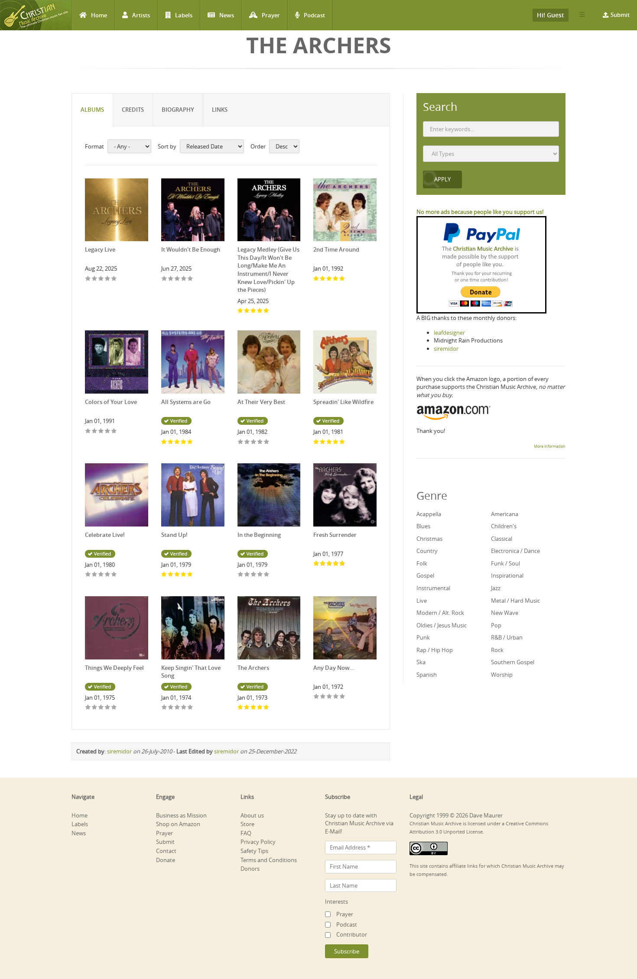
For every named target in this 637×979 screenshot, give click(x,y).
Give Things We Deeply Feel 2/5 (94, 707)
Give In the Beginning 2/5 (247, 575)
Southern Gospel (512, 662)
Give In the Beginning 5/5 (266, 575)
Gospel (425, 575)
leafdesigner (449, 332)
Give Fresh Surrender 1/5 (316, 564)
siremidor (119, 751)
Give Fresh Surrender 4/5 (336, 564)
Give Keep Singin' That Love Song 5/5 (190, 707)
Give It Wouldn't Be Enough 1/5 (164, 279)
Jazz (495, 588)
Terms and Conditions (268, 860)
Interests (336, 901)
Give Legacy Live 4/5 (107, 279)
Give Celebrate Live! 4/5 (107, 575)
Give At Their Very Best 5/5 (266, 442)
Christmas (429, 539)
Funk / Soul (505, 563)
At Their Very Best (261, 402)
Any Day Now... (333, 668)
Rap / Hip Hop (434, 650)
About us (252, 815)
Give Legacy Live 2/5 (94, 279)
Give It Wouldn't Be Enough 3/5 (177, 279)
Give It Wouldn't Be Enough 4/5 (184, 279)
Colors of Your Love (111, 402)
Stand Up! (174, 535)
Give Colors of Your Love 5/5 (114, 431)
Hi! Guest (550, 15)
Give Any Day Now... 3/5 (329, 697)
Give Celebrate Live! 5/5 (114, 575)
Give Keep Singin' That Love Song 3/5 (177, 707)
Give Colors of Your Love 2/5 (94, 431)
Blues (423, 526)
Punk (423, 637)
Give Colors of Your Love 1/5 (88, 431)
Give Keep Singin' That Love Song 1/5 (164, 707)
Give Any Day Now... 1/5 (316, 697)
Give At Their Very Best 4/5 (260, 442)
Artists (141, 15)
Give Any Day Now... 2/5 (323, 697)
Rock (497, 650)
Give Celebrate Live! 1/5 (88, 575)
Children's (504, 526)
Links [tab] (220, 109)
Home (99, 15)
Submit (620, 15)
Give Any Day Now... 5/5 (342, 697)
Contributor (351, 934)
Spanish (426, 675)
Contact (166, 851)
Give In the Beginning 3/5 (253, 575)
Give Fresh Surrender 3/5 (329, 564)
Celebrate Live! (105, 535)
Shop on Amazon (178, 824)
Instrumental (433, 588)
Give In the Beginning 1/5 (240, 575)
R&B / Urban (507, 637)
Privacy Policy (258, 842)
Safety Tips (254, 851)
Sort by (167, 146)
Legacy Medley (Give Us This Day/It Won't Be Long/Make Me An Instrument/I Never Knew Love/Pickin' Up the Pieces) (268, 270)
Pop (496, 625)
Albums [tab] (92, 109)
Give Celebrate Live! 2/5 (94, 575)
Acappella (428, 514)
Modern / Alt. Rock (440, 613)
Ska (421, 662)
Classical (501, 539)
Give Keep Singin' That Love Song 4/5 (184, 707)
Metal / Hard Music (515, 600)
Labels (183, 15)
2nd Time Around (336, 249)
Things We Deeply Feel (114, 668)
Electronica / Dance (515, 551)
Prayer (271, 15)
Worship (502, 675)
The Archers (253, 668)
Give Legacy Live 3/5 (101, 279)
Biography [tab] (178, 109)
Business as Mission (181, 815)
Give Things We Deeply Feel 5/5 (114, 707)
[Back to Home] (36, 15)
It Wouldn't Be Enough (190, 249)
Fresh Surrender (335, 535)
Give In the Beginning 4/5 (260, 575)
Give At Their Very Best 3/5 (253, 442)
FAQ (245, 833)
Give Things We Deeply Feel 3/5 (101, 707)
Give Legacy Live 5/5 (114, 279)
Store (247, 824)
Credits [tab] (133, 109)
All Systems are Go (186, 402)
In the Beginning (259, 535)
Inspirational (507, 575)
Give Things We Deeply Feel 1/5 (88, 707)
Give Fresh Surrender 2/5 (323, 564)
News (226, 15)
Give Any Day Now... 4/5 (336, 697)
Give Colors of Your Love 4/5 (107, 431)
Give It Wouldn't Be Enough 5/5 (190, 279)
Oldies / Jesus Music (441, 625)
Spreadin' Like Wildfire (343, 402)
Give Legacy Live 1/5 (88, 279)
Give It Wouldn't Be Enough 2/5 (171, 279)
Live (421, 600)
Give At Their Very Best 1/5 (240, 442)
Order (258, 146)
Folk (421, 563)
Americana (504, 514)
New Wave (504, 613)
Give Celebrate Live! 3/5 (101, 575)
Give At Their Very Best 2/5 (247, 442)
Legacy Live (100, 249)
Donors (250, 868)
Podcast (314, 15)
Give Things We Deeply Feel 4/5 (107, 707)
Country (427, 551)
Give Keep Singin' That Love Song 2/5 (171, 707)
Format (94, 146)
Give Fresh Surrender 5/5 (342, 564)
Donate (165, 860)
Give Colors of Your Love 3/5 (101, 431)
